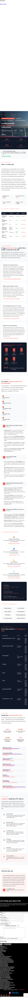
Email (1, 914)
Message (2, 937)
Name (1, 912)
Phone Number (3, 917)
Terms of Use (17, 104)
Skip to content (3, 4)
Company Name (3, 919)
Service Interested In (4, 924)
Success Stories (3, 110)
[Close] (0, 25)
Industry (2, 923)
